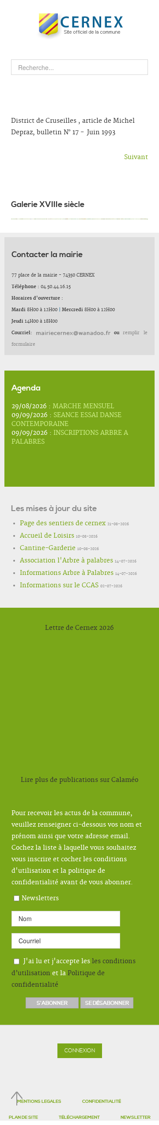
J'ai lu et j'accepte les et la (73, 973)
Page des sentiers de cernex (51, 524)
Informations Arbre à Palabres (54, 573)
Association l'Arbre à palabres (53, 561)
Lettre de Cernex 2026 (79, 628)
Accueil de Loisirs (39, 536)
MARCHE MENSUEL (83, 406)
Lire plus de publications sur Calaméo (79, 780)
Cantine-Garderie (40, 548)
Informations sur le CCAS (48, 586)
